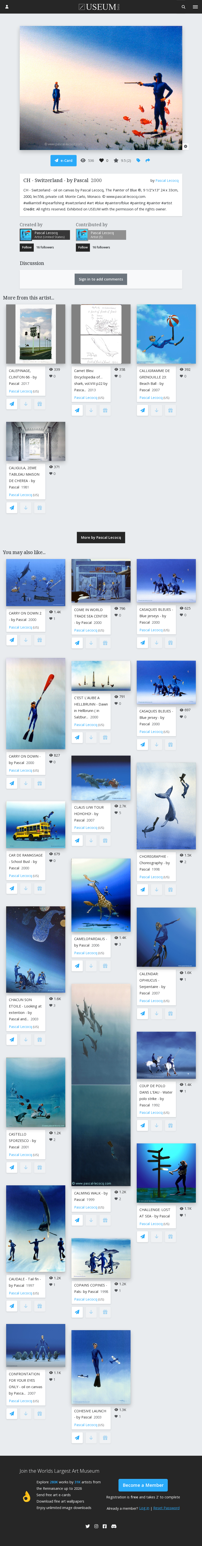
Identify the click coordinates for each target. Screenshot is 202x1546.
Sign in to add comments (101, 279)
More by (101, 537)
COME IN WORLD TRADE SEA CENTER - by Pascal (90, 616)
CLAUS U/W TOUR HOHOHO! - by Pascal (89, 813)
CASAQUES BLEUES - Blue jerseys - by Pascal (156, 616)
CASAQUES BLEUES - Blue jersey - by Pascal (156, 717)
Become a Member (143, 1485)
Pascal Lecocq (167, 180)
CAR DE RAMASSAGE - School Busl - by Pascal (26, 861)
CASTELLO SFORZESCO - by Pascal (22, 1140)
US (36, 391)
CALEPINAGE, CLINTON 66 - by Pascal (23, 377)
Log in (144, 1508)
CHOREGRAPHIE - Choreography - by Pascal (154, 863)
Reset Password (166, 1508)
